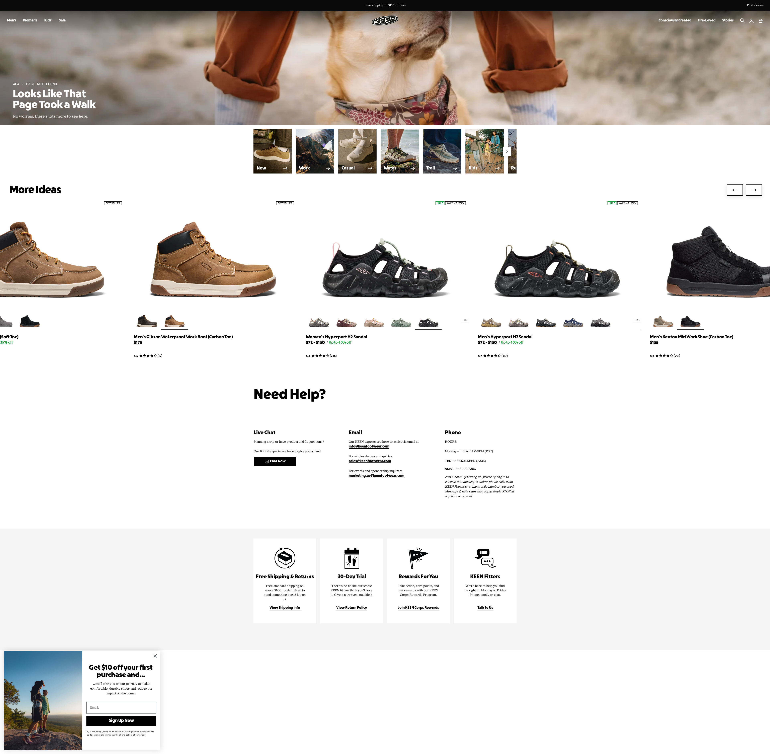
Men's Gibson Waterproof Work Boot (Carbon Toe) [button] (183, 337)
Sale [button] (62, 20)
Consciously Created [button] (675, 20)
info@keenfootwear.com (369, 446)
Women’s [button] (30, 20)
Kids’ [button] (48, 20)
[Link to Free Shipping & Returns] (284, 581)
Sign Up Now (121, 721)
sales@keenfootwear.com (370, 461)
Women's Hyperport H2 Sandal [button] (336, 337)
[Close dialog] (155, 656)
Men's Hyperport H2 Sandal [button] (505, 337)
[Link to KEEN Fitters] (485, 581)
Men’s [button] (11, 20)
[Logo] (385, 20)
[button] (761, 21)
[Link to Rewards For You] (418, 581)
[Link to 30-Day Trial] (351, 581)
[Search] (742, 21)
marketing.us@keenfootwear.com (376, 476)
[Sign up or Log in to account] (751, 21)
